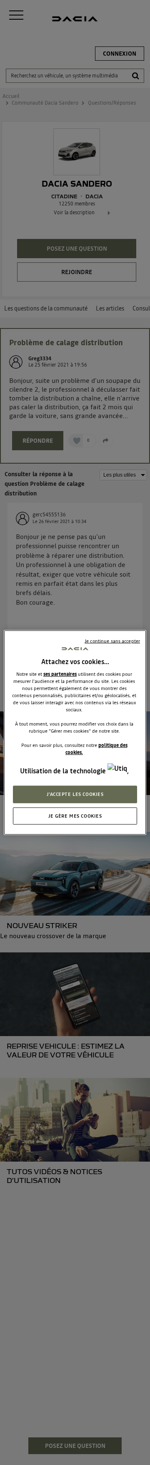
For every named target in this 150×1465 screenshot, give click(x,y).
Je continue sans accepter (112, 640)
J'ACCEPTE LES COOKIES (75, 793)
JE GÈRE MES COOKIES (75, 815)
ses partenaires (60, 673)
